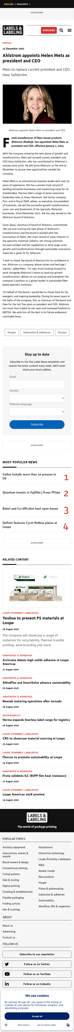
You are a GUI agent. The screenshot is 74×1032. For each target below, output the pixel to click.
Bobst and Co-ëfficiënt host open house (30, 508)
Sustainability (12, 715)
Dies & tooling (11, 880)
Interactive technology (51, 853)
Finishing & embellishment (18, 891)
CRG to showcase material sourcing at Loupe (34, 738)
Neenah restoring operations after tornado (32, 701)
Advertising (9, 931)
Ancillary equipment (14, 847)
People (7, 43)
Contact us (9, 937)
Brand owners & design (15, 862)
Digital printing (11, 885)
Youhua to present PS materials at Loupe (33, 620)
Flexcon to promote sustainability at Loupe (32, 757)
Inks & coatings (11, 909)
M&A (41, 865)
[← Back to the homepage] (13, 34)
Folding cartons (11, 903)
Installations (45, 847)
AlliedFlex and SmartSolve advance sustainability (37, 682)
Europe (62, 332)
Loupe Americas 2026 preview (24, 794)
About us (8, 925)
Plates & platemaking (51, 888)
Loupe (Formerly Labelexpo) (21, 612)
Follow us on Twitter (37, 964)
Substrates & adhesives (37, 332)
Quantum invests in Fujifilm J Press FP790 (31, 492)
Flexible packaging (13, 897)
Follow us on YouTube (37, 974)
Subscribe (8, 3)
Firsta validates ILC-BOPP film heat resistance (34, 776)
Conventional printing (15, 868)
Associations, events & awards (15, 854)
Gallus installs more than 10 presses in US (29, 476)
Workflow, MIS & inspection (54, 906)
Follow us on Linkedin (37, 984)
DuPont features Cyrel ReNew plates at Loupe (30, 525)
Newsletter (22, 3)
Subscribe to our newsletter (37, 954)
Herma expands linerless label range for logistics (36, 720)
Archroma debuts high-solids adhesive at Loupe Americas (36, 662)
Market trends (47, 871)
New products (46, 876)
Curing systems (11, 874)
